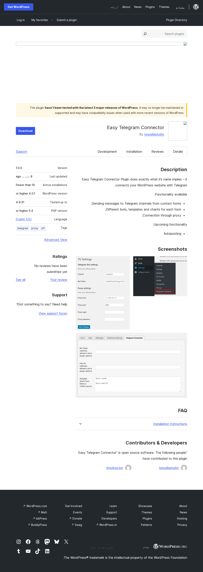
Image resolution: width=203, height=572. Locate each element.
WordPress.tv (106, 524)
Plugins (147, 518)
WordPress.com (35, 506)
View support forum (53, 313)
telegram (22, 228)
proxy (34, 228)
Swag (76, 524)
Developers (109, 518)
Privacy (182, 524)
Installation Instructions (170, 424)
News (183, 512)
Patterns (146, 524)
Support (21, 151)
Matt (42, 512)
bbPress (40, 518)
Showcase (145, 506)
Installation (134, 151)
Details (178, 151)
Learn (113, 506)
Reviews (157, 151)
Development (107, 151)
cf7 (43, 228)
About (183, 506)
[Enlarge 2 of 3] (124, 261)
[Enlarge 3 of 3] (182, 338)
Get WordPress (19, 7)
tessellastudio (154, 134)
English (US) (24, 219)
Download (25, 131)
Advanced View (55, 240)
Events (77, 512)
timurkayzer (114, 468)
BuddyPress (37, 524)
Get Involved (73, 506)
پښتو (146, 546)
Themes (146, 512)
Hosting (182, 518)
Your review (58, 280)
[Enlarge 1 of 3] (182, 261)
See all (20, 280)
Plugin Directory (176, 20)
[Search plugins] (145, 34)
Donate (75, 518)
